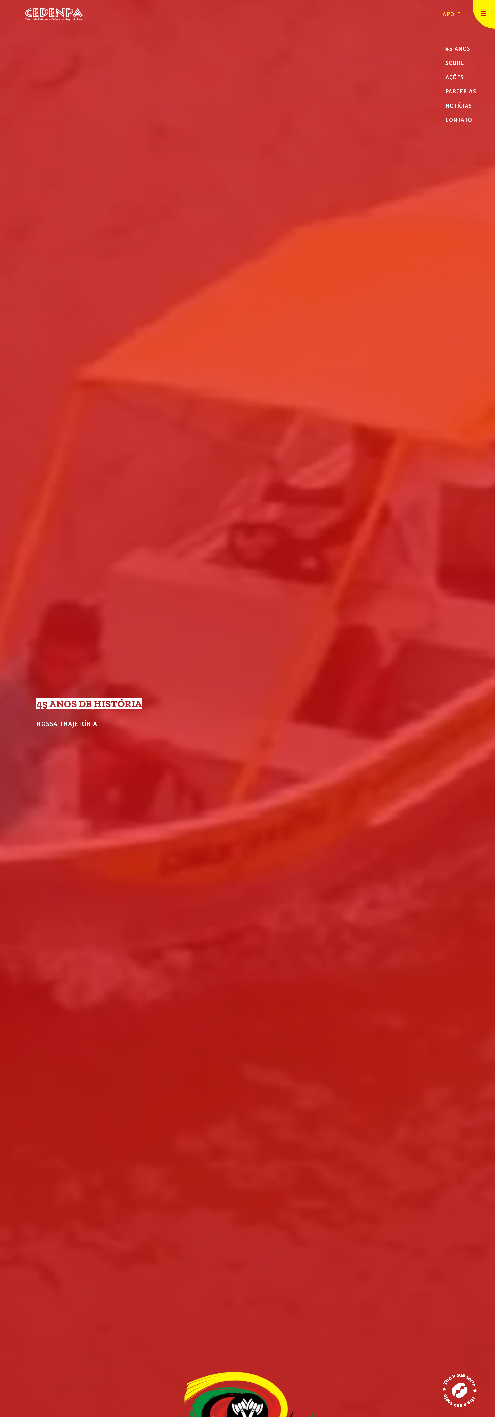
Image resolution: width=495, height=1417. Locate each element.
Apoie (452, 14)
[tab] (460, 49)
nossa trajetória (66, 724)
